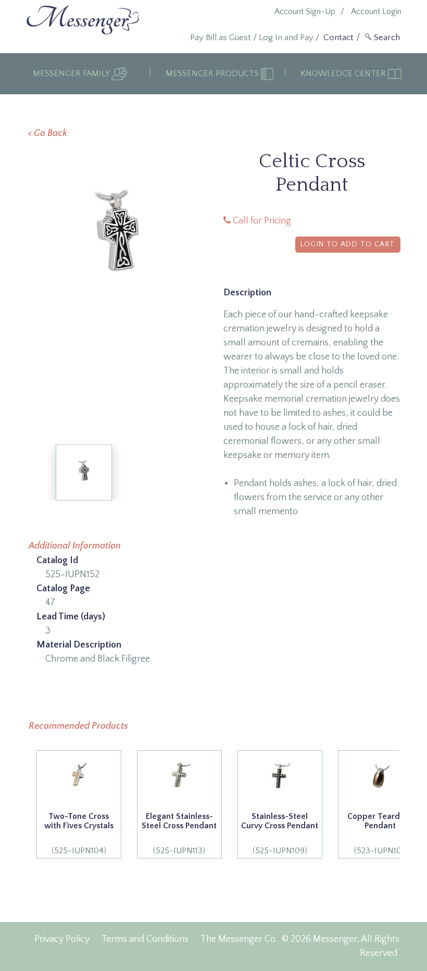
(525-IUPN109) (279, 833)
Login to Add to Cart (347, 244)
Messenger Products (213, 73)
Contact (338, 37)
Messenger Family (72, 73)
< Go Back (47, 133)
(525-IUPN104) (79, 833)
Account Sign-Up (304, 11)
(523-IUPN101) (380, 833)
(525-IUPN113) (179, 833)
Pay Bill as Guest (220, 37)
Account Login (376, 11)
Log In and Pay (286, 37)
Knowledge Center (344, 73)
